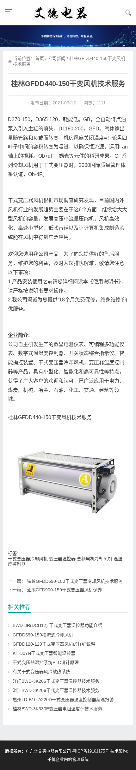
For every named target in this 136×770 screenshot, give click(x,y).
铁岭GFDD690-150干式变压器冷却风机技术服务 (75, 581)
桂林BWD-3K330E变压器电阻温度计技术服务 (57, 708)
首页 (39, 58)
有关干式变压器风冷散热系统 (41, 671)
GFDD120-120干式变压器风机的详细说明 (54, 644)
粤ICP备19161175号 (90, 751)
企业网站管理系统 (72, 759)
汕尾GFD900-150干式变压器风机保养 (64, 589)
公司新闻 (56, 58)
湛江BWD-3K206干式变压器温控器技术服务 (56, 690)
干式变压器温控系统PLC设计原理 (46, 662)
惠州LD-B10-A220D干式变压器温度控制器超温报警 (63, 699)
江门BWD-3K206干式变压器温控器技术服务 (56, 681)
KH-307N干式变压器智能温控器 (44, 653)
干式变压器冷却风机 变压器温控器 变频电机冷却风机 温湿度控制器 (65, 561)
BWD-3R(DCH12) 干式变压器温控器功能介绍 (57, 625)
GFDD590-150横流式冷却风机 (43, 634)
